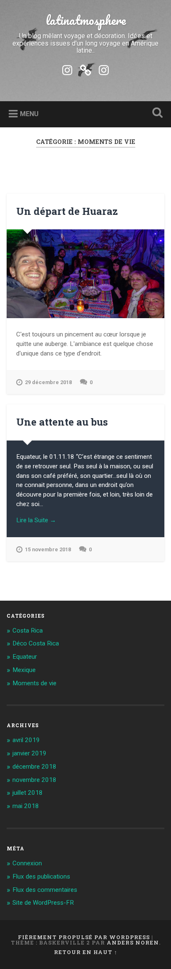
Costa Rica (27, 630)
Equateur (24, 656)
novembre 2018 (34, 780)
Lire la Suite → (36, 520)
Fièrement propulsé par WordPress (84, 937)
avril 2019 (26, 740)
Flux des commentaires (44, 890)
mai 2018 (25, 806)
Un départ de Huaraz (67, 211)
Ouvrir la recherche (155, 113)
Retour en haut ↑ (85, 952)
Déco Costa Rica (35, 643)
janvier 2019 (29, 753)
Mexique (24, 670)
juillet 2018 (27, 792)
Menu (29, 114)
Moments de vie (34, 683)
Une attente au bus (62, 422)
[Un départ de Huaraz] (85, 273)
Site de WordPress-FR (43, 902)
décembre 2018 (34, 766)
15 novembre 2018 (48, 549)
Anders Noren (133, 942)
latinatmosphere (86, 20)
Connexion (27, 863)
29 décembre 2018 (48, 382)
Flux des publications (41, 876)
